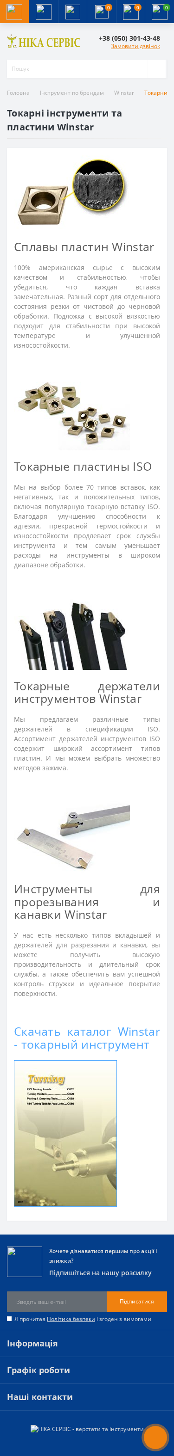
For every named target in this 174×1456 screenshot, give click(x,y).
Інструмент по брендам (72, 93)
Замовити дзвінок (135, 46)
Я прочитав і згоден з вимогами (82, 1319)
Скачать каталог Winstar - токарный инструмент (87, 1037)
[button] (72, 11)
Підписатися (137, 1301)
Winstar (124, 93)
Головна (18, 93)
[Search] (157, 69)
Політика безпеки (71, 1319)
